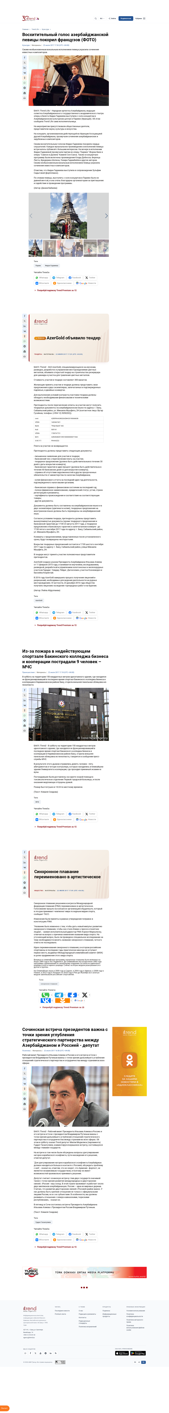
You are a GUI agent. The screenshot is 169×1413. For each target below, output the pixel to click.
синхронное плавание (49, 984)
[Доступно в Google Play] (138, 1353)
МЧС (37, 802)
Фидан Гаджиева (51, 266)
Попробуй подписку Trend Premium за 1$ (56, 290)
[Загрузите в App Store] (122, 1353)
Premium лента (60, 1314)
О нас (81, 1311)
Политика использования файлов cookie (135, 1328)
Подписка (106, 1311)
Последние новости (62, 1311)
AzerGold (39, 600)
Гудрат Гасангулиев (43, 1222)
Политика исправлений (87, 1327)
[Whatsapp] (25, 1353)
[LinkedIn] (51, 1353)
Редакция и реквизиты (87, 1314)
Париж (38, 266)
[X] (35, 1353)
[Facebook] (30, 1353)
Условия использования (135, 1311)
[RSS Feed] (56, 1353)
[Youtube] (41, 1353)
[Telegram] (46, 1353)
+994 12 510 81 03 (29, 1335)
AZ (139, 1362)
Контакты (82, 1317)
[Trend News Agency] (29, 1309)
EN (135, 1362)
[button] (24, 57)
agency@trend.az (29, 1337)
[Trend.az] (30, 18)
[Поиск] (95, 18)
